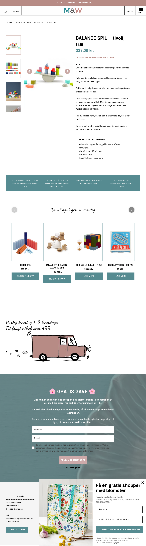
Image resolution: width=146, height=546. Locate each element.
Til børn (27, 22)
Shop (18, 22)
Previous (30, 71)
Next (67, 71)
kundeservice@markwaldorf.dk (19, 518)
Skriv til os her (16, 529)
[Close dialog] (142, 482)
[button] (77, 64)
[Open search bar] (5, 9)
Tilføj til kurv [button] (25, 276)
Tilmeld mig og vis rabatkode (119, 529)
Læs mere (99, 158)
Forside (9, 22)
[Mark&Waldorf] (73, 10)
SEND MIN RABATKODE (73, 460)
